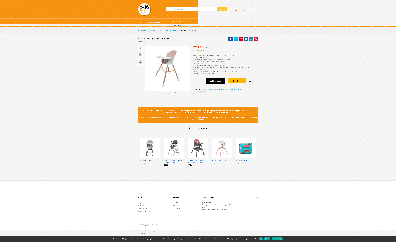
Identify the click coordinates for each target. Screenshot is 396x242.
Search (222, 9)
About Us (176, 203)
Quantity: (195, 78)
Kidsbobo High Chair (219, 160)
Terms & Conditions (144, 211)
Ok (261, 239)
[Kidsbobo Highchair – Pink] (230, 39)
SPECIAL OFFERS (175, 25)
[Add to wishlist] (250, 81)
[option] (150, 152)
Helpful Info (142, 205)
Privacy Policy (142, 208)
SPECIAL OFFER (206, 89)
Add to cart (215, 81)
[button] (142, 157)
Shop (139, 203)
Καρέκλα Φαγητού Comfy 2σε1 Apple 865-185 (196, 161)
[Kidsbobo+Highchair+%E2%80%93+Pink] (236, 39)
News (174, 205)
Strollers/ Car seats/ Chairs (223, 89)
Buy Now (237, 81)
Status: (195, 50)
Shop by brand (251, 22)
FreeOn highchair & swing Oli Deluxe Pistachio (173, 161)
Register (255, 10)
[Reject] (393, 239)
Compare (256, 81)
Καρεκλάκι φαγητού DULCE (149, 160)
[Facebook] (257, 197)
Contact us (176, 208)
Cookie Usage (277, 239)
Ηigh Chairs (238, 89)
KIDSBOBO (146, 42)
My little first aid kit (243, 160)
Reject (267, 239)
